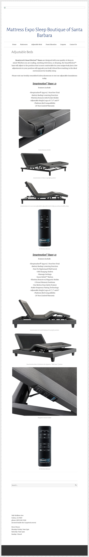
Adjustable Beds (36, 44)
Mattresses (24, 44)
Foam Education (51, 44)
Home (14, 44)
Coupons (63, 44)
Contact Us (73, 44)
